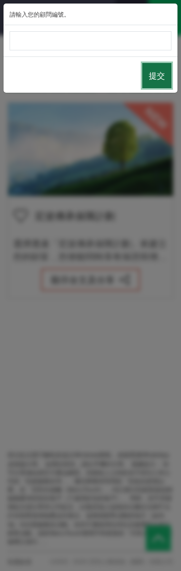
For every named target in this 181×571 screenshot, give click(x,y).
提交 (157, 75)
